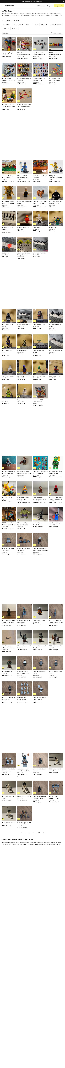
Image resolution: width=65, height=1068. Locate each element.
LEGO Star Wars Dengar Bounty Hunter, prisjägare (40, 549)
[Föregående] (21, 833)
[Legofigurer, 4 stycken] (9, 44)
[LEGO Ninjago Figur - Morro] (9, 341)
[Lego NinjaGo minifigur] (9, 367)
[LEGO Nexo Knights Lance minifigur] (40, 391)
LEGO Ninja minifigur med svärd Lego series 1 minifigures (9, 621)
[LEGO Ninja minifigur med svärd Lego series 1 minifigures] (9, 611)
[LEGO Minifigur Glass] (40, 367)
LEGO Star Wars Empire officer (39, 672)
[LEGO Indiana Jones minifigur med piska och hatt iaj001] (24, 463)
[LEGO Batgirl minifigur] (24, 367)
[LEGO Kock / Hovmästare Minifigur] (24, 193)
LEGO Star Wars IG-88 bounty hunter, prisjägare (56, 621)
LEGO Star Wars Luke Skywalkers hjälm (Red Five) (23, 54)
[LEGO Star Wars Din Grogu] (40, 341)
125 (39, 833)
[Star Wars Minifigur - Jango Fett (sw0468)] (24, 760)
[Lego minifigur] (56, 218)
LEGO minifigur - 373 (39, 620)
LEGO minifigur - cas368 (24, 646)
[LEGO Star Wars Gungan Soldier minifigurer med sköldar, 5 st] (24, 813)
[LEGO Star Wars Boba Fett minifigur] (24, 611)
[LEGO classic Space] (24, 218)
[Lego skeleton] (24, 391)
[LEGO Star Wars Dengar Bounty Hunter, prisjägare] (40, 540)
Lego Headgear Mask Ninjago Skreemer (23, 254)
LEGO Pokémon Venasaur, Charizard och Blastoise (9, 523)
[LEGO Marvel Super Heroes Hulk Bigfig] (24, 514)
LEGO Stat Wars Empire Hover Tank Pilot (39, 698)
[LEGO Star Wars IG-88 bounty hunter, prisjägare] (56, 611)
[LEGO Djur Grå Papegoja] (56, 341)
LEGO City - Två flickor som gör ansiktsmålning (8, 105)
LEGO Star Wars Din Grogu (38, 351)
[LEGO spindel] (9, 244)
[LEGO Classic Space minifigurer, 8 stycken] (56, 44)
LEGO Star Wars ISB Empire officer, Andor (23, 672)
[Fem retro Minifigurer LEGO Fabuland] (9, 167)
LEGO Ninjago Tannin (55, 376)
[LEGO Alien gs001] (24, 341)
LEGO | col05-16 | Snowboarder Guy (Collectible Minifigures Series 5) (23, 177)
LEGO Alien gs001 (22, 350)
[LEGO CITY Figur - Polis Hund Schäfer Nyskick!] (40, 193)
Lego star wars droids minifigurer (8, 228)
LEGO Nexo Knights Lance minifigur (38, 400)
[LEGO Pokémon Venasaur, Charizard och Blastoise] (9, 514)
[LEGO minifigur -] (40, 514)
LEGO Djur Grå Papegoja (56, 350)
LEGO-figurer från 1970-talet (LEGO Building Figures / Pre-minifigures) (56, 79)
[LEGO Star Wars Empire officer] (40, 663)
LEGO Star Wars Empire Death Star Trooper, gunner (39, 797)
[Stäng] (63, 2)
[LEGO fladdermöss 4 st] (40, 244)
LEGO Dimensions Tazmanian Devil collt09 (40, 498)
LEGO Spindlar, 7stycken (24, 324)
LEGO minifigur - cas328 (55, 769)
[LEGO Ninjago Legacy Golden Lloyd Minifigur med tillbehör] (9, 193)
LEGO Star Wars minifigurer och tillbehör (8, 79)
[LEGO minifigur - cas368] (24, 637)
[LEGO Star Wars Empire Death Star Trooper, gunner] (40, 788)
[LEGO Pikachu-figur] (9, 488)
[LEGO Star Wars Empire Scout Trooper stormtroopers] (9, 760)
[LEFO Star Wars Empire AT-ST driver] (9, 540)
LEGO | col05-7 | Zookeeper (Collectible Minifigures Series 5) (55, 177)
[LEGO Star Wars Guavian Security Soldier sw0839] (56, 488)
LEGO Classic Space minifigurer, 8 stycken (55, 53)
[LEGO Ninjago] (40, 218)
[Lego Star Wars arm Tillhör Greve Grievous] (9, 637)
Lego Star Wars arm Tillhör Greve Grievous (8, 646)
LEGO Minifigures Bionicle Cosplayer (40, 176)
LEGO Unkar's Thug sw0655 (7, 325)
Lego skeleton (21, 400)
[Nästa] (43, 833)
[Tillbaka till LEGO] (2, 20)
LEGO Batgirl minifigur (23, 376)
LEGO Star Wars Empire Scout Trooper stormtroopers (8, 770)
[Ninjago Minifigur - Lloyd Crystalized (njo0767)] (56, 463)
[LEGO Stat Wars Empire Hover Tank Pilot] (40, 688)
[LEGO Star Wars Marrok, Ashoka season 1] (9, 688)
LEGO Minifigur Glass (39, 376)
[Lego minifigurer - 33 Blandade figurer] (40, 70)
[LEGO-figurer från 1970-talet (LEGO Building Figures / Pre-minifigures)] (56, 70)
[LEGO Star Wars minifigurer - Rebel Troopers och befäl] (56, 788)
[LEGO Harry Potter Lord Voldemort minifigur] (56, 193)
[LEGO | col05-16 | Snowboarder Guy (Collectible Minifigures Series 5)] (24, 167)
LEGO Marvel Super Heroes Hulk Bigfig (22, 523)
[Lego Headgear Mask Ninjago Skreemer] (24, 244)
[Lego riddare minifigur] (56, 514)
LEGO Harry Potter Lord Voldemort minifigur (55, 202)
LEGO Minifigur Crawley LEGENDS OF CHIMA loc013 (8, 472)
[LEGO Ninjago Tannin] (56, 367)
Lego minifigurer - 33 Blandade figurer (39, 79)
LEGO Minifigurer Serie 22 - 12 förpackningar (40, 472)
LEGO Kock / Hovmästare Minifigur (24, 202)
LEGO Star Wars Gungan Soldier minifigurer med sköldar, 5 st (24, 823)
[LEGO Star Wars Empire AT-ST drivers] (24, 540)
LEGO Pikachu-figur (7, 497)
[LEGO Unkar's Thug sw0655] (9, 316)
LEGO (6, 20)
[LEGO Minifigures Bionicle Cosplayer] (40, 167)
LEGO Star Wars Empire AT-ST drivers (23, 549)
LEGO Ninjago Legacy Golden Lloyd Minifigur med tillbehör (8, 202)
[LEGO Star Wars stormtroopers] (24, 688)
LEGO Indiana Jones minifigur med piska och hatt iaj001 (24, 472)
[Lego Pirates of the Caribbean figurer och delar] (40, 44)
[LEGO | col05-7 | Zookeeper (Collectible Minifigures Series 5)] (56, 167)
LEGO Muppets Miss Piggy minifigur (23, 498)
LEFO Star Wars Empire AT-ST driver (8, 549)
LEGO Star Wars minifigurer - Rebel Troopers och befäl (54, 797)
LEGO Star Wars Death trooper (39, 769)
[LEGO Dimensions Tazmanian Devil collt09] (40, 488)
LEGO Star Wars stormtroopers (21, 698)
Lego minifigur (53, 227)
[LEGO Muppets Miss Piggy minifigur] (24, 488)
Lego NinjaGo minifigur (8, 376)
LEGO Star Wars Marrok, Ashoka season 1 (8, 698)
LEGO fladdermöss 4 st (39, 253)
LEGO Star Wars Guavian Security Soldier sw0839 (56, 498)
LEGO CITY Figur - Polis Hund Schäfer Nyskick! (39, 202)
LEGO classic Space (23, 227)
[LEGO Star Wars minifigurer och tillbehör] (9, 70)
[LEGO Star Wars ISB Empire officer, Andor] (24, 663)
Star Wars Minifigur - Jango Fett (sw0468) (23, 769)
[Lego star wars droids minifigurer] (9, 218)
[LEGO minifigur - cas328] (56, 760)
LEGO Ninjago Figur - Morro (7, 351)
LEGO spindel (5, 253)
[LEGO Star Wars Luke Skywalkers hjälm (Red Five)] (24, 44)
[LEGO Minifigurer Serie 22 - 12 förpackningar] (40, 463)
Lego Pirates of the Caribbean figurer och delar (39, 54)
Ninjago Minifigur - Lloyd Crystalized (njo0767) (55, 472)
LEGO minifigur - (37, 523)
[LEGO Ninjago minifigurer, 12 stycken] (24, 70)
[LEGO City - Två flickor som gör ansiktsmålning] (9, 95)
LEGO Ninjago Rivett (39, 324)
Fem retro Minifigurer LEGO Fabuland (8, 176)
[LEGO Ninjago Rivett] (40, 316)
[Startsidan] (9, 5)
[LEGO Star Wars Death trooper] (40, 760)
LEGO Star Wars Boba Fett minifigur (23, 621)
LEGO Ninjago (37, 227)
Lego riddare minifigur (55, 523)
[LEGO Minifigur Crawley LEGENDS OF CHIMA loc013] (9, 463)
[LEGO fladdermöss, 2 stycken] (56, 316)
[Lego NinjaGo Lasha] (9, 391)
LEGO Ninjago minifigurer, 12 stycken (24, 79)
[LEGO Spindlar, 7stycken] (24, 316)
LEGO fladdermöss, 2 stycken (55, 325)
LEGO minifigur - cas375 (8, 671)
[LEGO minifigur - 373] (40, 611)
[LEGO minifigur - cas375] (9, 663)
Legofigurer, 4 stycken (8, 53)
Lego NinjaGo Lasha (7, 400)
